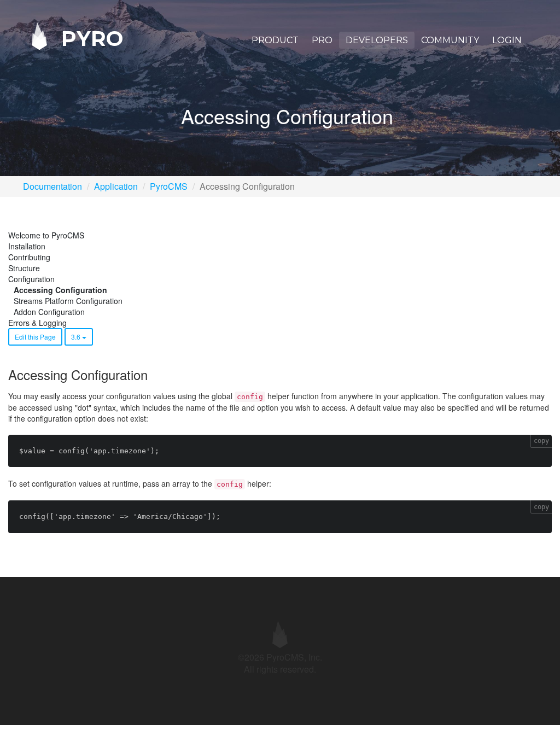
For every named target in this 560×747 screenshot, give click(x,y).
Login (507, 40)
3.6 (76, 336)
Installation (26, 246)
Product (275, 40)
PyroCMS (169, 186)
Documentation (52, 186)
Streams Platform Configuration (68, 300)
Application (116, 186)
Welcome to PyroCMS (46, 235)
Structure (24, 267)
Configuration (31, 278)
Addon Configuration (49, 311)
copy (541, 441)
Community (450, 40)
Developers (377, 40)
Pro (322, 40)
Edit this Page (35, 336)
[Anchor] (154, 374)
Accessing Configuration (60, 289)
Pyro (89, 38)
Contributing (29, 257)
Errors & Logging (37, 322)
